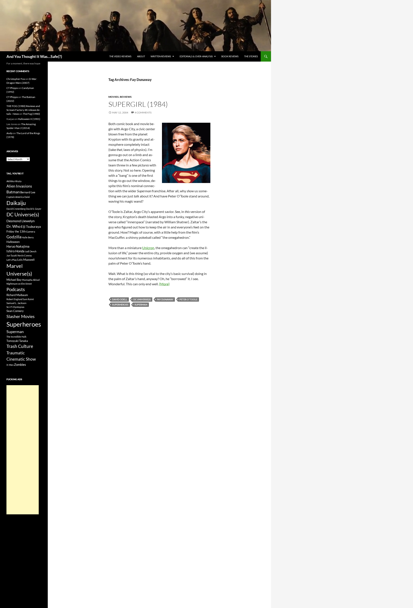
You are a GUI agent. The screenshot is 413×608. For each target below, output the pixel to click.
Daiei (27, 196)
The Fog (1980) (31, 113)
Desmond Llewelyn (20, 221)
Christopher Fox (15, 79)
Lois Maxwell (26, 259)
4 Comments (143, 112)
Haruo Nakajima (17, 246)
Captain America (15, 196)
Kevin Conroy (25, 255)
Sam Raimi (28, 299)
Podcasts (15, 289)
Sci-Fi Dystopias (15, 307)
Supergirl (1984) (138, 104)
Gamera (30, 231)
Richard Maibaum (17, 295)
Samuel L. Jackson (16, 303)
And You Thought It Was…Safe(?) (34, 56)
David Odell (119, 299)
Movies (113, 96)
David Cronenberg (16, 208)
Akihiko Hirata (14, 181)
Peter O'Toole (188, 299)
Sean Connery (15, 311)
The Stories (251, 56)
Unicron (148, 248)
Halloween (13, 242)
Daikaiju (16, 203)
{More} (164, 284)
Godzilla (14, 236)
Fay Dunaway (165, 299)
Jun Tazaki (11, 255)
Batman (13, 191)
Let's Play (11, 259)
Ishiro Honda (15, 251)
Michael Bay (14, 279)
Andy (9, 133)
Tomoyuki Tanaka (17, 341)
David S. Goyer (33, 208)
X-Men (10, 364)
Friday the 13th (16, 231)
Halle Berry (28, 237)
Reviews (126, 96)
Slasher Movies (20, 316)
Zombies (20, 364)
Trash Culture (19, 346)
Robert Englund (14, 299)
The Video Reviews (120, 56)
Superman (140, 304)
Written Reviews (161, 56)
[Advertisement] (22, 449)
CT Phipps (12, 88)
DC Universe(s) (142, 299)
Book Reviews (230, 56)
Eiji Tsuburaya (31, 226)
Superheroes (120, 304)
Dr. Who (13, 226)
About (141, 56)
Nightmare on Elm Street (19, 283)
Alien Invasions (19, 186)
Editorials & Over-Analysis (196, 56)
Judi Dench (30, 251)
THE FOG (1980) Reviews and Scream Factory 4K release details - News (23, 109)
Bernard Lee (27, 192)
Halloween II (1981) (29, 119)
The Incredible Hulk (16, 336)
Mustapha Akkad (31, 279)
